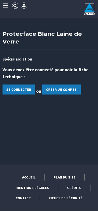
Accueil (29, 177)
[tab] (15, 6)
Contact (23, 198)
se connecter (18, 89)
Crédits (74, 188)
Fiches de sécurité (66, 198)
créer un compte (61, 89)
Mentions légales (32, 188)
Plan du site (65, 177)
